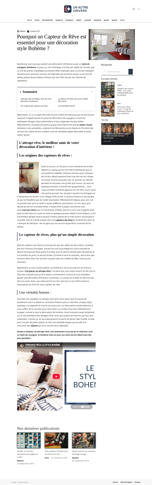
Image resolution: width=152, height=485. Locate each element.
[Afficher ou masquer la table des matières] (65, 92)
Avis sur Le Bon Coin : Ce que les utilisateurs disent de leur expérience (125, 110)
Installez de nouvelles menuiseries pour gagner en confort (27, 454)
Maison (20, 461)
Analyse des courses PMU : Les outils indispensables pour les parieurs (125, 91)
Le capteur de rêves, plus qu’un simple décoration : (73, 100)
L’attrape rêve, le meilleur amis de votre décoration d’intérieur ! (36, 100)
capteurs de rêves (64, 220)
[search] (134, 9)
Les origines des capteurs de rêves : (34, 106)
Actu (47, 458)
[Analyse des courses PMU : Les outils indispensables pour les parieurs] (107, 90)
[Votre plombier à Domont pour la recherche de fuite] (56, 440)
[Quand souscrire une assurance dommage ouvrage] (84, 440)
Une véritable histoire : (67, 106)
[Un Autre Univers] (76, 9)
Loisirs (119, 85)
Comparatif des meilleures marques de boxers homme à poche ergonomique (117, 135)
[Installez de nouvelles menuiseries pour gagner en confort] (28, 440)
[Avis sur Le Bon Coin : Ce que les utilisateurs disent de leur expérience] (107, 108)
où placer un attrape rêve (38, 271)
